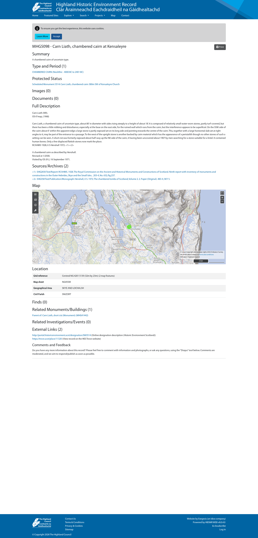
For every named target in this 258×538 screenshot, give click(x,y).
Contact (125, 15)
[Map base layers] (35, 200)
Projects (99, 15)
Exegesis (202, 519)
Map (113, 15)
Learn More (42, 36)
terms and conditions (206, 255)
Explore (68, 15)
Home (35, 15)
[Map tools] (35, 210)
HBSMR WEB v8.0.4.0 (215, 522)
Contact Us (70, 519)
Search (83, 15)
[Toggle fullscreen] (222, 193)
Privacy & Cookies (74, 526)
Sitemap (69, 529)
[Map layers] (35, 194)
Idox (213, 519)
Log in (222, 529)
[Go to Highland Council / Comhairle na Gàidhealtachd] (41, 6)
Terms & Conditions (74, 522)
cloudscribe (220, 526)
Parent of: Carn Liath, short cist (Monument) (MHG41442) (60, 315)
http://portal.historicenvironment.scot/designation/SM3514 (61, 335)
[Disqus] (129, 398)
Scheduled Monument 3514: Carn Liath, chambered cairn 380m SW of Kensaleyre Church (76, 84)
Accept (56, 36)
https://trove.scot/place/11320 (47, 339)
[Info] (35, 205)
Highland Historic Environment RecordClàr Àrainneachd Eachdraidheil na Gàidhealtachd (108, 7)
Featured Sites (51, 15)
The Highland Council (60, 535)
